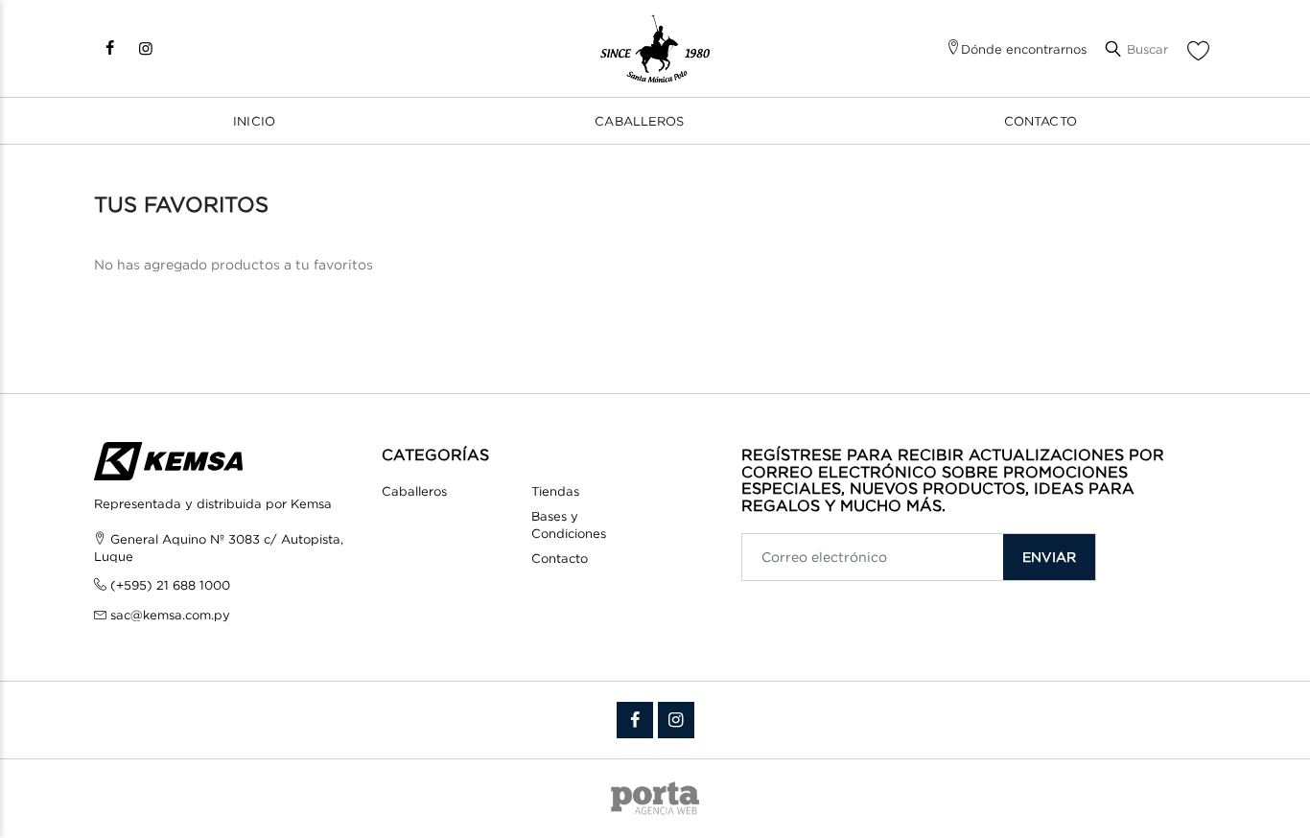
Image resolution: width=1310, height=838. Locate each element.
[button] (1137, 48)
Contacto (1040, 121)
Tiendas (555, 491)
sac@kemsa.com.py (170, 614)
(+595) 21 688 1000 (170, 585)
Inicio (254, 121)
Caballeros (639, 121)
